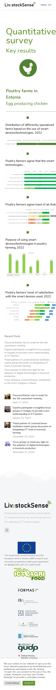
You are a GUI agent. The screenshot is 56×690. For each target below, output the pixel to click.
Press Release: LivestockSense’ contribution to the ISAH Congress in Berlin (27, 381)
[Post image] (7, 397)
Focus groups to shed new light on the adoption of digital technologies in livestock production (26, 373)
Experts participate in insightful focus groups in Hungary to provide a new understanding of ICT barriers (27, 352)
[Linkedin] (6, 530)
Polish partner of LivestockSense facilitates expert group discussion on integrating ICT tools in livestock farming (27, 363)
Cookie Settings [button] (12, 683)
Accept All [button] (28, 683)
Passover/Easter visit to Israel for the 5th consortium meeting (26, 344)
